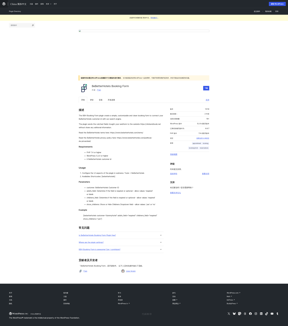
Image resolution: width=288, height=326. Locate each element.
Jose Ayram (131, 271)
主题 (65, 296)
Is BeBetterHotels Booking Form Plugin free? (97, 235)
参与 (174, 293)
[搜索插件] (33, 25)
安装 (100, 100)
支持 (207, 100)
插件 (65, 300)
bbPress (231, 300)
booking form (193, 148)
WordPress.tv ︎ (124, 303)
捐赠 (174, 300)
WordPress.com (233, 293)
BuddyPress (232, 303)
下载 (206, 88)
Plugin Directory (15, 11)
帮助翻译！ (154, 18)
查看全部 (205, 173)
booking (205, 143)
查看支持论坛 (175, 193)
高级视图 (173, 154)
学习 (119, 293)
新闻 (10, 296)
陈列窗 (65, 293)
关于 (10, 293)
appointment (197, 143)
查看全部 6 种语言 (202, 138)
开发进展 (111, 100)
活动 (174, 296)
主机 (10, 300)
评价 (92, 100)
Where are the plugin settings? (91, 242)
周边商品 (176, 303)
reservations (204, 148)
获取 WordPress (277, 4)
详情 (83, 100)
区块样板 (66, 303)
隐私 (10, 303)
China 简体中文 (35, 314)
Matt (229, 296)
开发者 (120, 300)
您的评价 (173, 173)
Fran (99, 90)
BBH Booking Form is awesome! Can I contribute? (99, 249)
